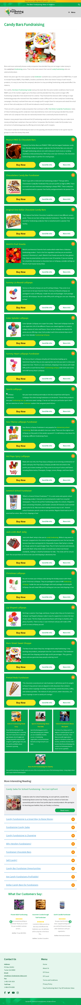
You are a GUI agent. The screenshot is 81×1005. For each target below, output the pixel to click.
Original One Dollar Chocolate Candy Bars (26, 209)
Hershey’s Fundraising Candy (21, 90)
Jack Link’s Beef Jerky (16, 531)
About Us (46, 968)
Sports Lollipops (14, 389)
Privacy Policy (47, 984)
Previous (10, 921)
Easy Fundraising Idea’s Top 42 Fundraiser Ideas (58, 988)
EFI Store (46, 972)
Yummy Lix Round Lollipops (19, 282)
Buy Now (20, 164)
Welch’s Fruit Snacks (16, 244)
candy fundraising (58, 69)
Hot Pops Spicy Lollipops (18, 456)
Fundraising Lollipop (52, 368)
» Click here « (52, 1)
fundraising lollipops (42, 335)
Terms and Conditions (50, 980)
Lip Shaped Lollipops (16, 607)
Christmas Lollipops (15, 573)
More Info (66, 165)
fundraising (18, 69)
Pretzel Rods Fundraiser (17, 677)
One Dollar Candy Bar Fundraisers (60, 109)
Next (70, 921)
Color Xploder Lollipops (17, 318)
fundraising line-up (19, 400)
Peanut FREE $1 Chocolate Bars (21, 139)
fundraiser (38, 77)
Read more (65, 810)
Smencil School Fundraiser (19, 490)
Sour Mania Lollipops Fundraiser (21, 421)
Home (45, 964)
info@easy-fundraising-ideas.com (15, 976)
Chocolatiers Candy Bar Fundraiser (22, 175)
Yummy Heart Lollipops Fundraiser (22, 353)
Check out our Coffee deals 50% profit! (40, 1)
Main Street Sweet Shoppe (18, 643)
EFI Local (46, 976)
